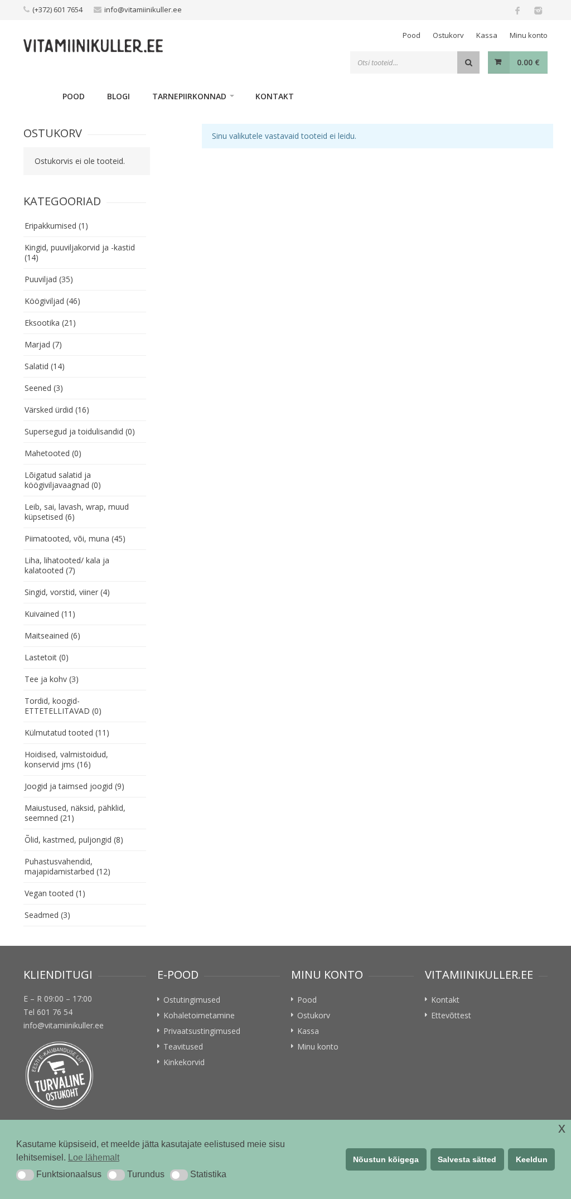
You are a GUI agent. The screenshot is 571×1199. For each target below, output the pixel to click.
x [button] (561, 1128)
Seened (44, 388)
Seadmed (47, 915)
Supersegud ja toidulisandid (80, 431)
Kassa (486, 35)
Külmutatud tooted (67, 732)
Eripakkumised (56, 225)
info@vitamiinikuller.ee (143, 9)
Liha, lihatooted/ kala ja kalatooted (67, 565)
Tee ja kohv (52, 679)
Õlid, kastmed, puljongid (74, 839)
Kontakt (274, 96)
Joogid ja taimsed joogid (74, 786)
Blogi (118, 96)
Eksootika (50, 322)
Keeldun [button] (532, 1159)
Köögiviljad (52, 301)
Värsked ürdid (57, 409)
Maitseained (52, 635)
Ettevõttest (451, 1015)
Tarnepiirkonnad (189, 96)
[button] (25, 1175)
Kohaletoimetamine (199, 1015)
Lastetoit (47, 657)
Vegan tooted (55, 893)
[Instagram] (538, 10)
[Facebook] (517, 10)
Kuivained (50, 613)
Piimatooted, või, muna (75, 538)
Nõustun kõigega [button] (386, 1159)
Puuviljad (49, 279)
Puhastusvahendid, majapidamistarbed (67, 866)
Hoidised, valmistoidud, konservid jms (66, 759)
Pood (411, 35)
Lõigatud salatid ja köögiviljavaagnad (63, 480)
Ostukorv (448, 35)
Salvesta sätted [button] (467, 1159)
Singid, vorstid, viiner (67, 592)
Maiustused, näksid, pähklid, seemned (75, 812)
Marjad (43, 344)
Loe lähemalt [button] (93, 1157)
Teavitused (183, 1046)
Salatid (45, 366)
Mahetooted (53, 453)
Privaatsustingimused (201, 1031)
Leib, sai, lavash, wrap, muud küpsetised (77, 511)
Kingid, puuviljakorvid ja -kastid (80, 252)
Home (37, 96)
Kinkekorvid (184, 1062)
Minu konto (529, 35)
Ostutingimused (191, 999)
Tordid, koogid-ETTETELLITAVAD (63, 705)
